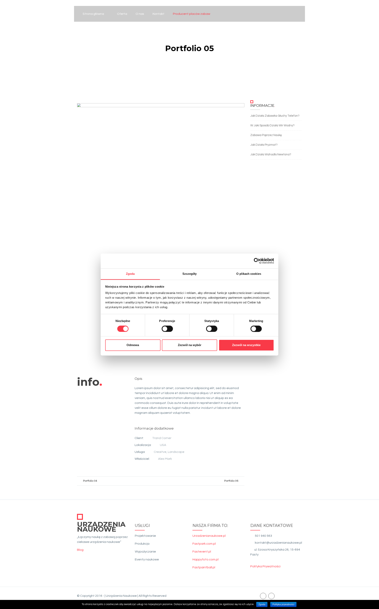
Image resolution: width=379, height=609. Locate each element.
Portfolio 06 (231, 481)
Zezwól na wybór (189, 345)
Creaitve (160, 451)
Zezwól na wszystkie (246, 345)
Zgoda (261, 604)
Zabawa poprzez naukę (266, 135)
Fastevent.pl (201, 551)
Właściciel (142, 458)
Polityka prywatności (283, 604)
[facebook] (263, 595)
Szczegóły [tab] (189, 273)
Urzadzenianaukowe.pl (209, 535)
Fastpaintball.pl (203, 567)
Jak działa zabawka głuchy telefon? (274, 115)
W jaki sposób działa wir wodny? (272, 125)
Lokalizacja (143, 445)
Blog (80, 549)
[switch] (167, 329)
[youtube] (271, 595)
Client (139, 438)
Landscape (176, 451)
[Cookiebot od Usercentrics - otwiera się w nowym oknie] (256, 261)
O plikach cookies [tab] (248, 273)
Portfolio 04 (90, 481)
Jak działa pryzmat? (264, 144)
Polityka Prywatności (265, 566)
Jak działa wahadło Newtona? (270, 154)
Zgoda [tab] (130, 273)
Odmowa (133, 345)
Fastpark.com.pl (204, 543)
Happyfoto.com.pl (205, 559)
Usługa (140, 451)
